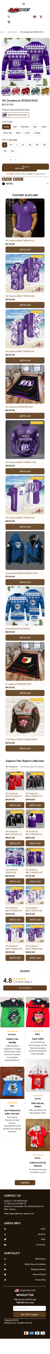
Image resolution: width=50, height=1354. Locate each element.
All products (12, 32)
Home (2, 32)
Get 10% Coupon (29, 1314)
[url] (21, 1213)
